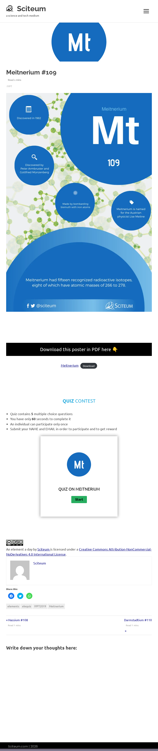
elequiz (26, 606)
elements (13, 606)
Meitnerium (70, 365)
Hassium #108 (18, 620)
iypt (9, 86)
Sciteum (31, 8)
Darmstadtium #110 (138, 620)
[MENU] (146, 11)
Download (89, 365)
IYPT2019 (40, 606)
